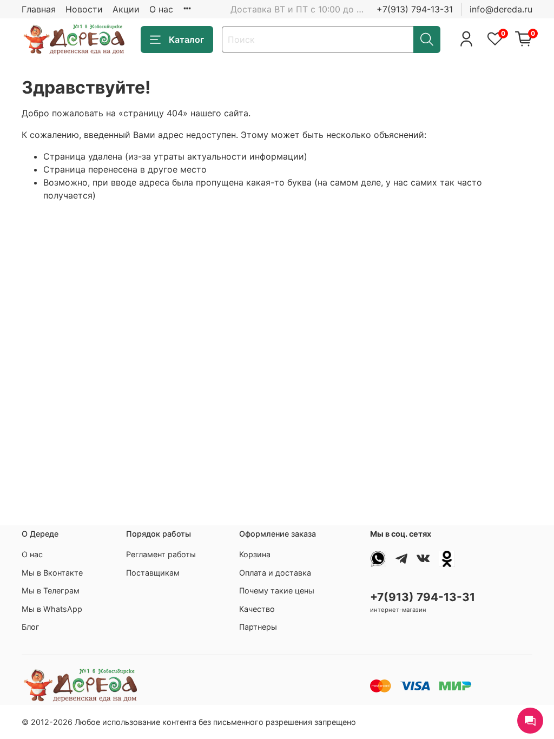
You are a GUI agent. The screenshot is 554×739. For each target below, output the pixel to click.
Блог (30, 626)
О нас (161, 9)
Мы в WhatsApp (52, 608)
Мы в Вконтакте (52, 572)
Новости (84, 9)
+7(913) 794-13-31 (415, 9)
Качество (257, 608)
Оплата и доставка (275, 572)
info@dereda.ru (501, 9)
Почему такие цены (276, 590)
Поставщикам (153, 572)
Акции (126, 9)
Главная (39, 9)
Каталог (186, 39)
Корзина (255, 554)
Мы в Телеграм (51, 590)
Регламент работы (161, 554)
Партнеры (258, 626)
